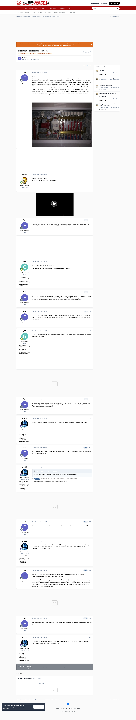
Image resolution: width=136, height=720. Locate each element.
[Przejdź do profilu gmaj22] (24, 423)
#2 (90, 174)
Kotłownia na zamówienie (105, 85)
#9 (90, 418)
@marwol (37, 478)
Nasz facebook (53, 8)
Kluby (25, 8)
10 (28, 431)
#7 (90, 330)
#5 (90, 292)
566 (25, 274)
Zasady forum (43, 8)
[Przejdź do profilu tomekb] (96, 71)
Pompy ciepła (48, 12)
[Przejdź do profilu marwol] (24, 180)
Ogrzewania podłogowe (113, 72)
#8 (90, 399)
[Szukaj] (118, 8)
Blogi (69, 8)
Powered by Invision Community (68, 711)
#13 (90, 541)
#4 (90, 261)
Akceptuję (39, 707)
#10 (90, 447)
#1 (90, 72)
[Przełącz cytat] (34, 471)
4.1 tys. (23, 431)
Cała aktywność (33, 8)
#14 (90, 570)
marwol (24, 174)
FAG (27, 57)
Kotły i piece (20, 12)
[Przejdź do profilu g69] (24, 267)
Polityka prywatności (61, 708)
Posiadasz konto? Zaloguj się (99, 3)
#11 (90, 467)
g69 (24, 261)
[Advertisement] (67, 30)
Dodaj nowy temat (86, 65)
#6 (90, 311)
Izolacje (40, 12)
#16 (90, 637)
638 (24, 187)
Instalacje (27, 12)
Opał (34, 12)
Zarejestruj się (114, 3)
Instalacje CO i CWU (37, 59)
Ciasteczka (77, 708)
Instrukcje (101, 70)
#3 (90, 220)
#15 (90, 618)
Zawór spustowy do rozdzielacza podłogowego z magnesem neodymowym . (107, 95)
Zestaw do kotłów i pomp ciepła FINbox (109, 78)
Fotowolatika (72, 12)
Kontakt (70, 708)
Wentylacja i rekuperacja (60, 12)
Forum (19, 8)
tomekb (104, 72)
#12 (90, 521)
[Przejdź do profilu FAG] (19, 58)
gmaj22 (24, 418)
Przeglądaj (62, 8)
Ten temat (111, 8)
